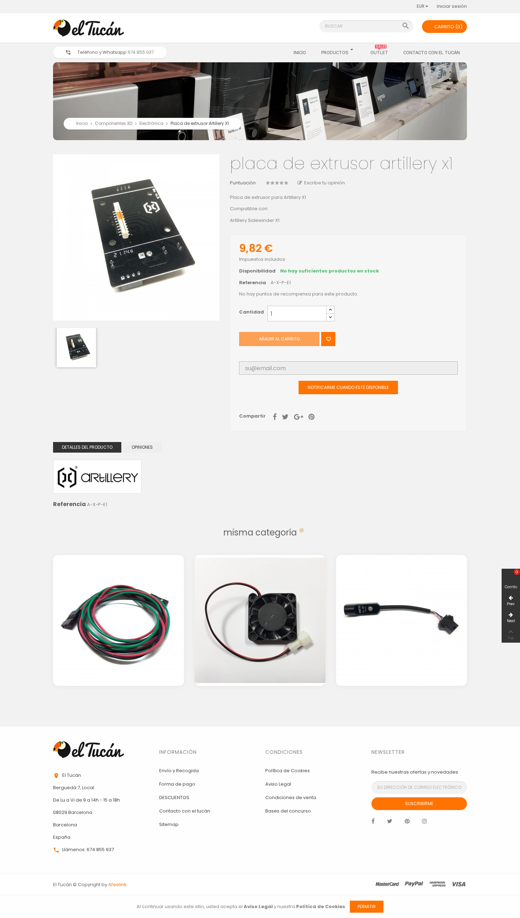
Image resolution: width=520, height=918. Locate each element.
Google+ (298, 416)
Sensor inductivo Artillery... (401, 591)
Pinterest (311, 416)
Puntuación (243, 183)
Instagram (424, 822)
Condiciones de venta (290, 797)
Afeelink (117, 884)
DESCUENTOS (174, 797)
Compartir (275, 416)
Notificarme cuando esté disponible (348, 387)
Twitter (389, 822)
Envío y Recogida (179, 770)
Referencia (252, 283)
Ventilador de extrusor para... (260, 591)
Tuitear (285, 416)
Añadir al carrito (279, 339)
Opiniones (142, 447)
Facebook (373, 822)
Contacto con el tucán (184, 811)
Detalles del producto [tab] (87, 447)
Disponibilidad (257, 271)
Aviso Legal (278, 784)
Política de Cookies (287, 770)
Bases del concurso (288, 811)
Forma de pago (177, 784)
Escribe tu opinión (324, 182)
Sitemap (169, 824)
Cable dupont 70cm (118, 591)
